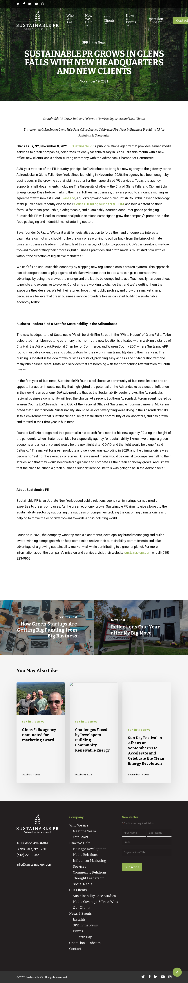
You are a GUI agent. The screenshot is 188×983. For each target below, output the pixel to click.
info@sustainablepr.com (34, 864)
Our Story (80, 837)
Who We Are (70, 19)
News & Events (131, 19)
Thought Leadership (88, 878)
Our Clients (109, 19)
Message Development (90, 849)
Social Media (83, 884)
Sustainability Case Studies (94, 896)
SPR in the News (94, 42)
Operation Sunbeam (155, 20)
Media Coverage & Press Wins (95, 902)
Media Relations (85, 855)
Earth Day (84, 937)
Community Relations (89, 872)
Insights (79, 919)
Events (78, 931)
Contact (75, 949)
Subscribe (132, 867)
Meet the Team (84, 831)
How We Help (89, 19)
